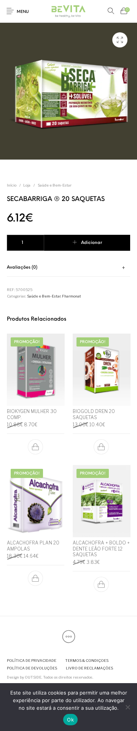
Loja (26, 185)
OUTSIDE (33, 677)
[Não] (127, 707)
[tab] (69, 268)
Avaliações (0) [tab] (22, 267)
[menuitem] (31, 661)
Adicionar (91, 243)
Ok (70, 720)
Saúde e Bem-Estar (55, 185)
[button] (35, 446)
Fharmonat (71, 296)
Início (11, 185)
